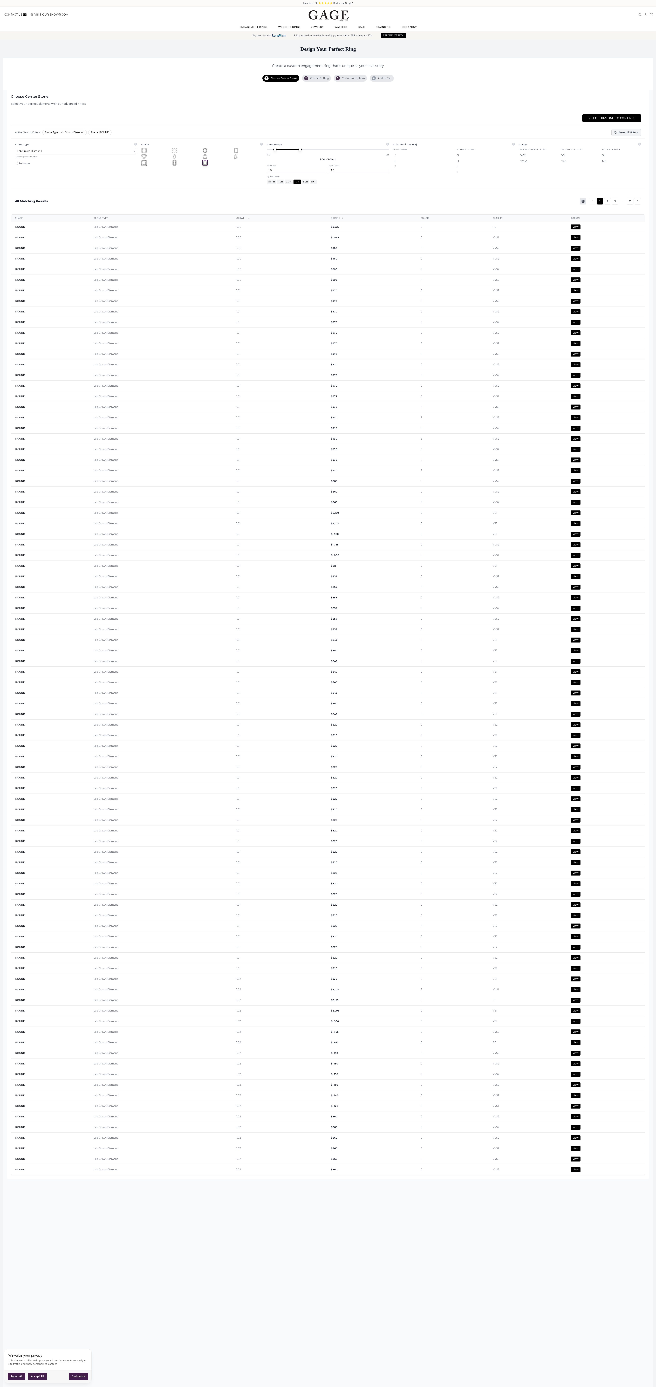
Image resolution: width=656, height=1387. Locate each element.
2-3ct (288, 181)
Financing (383, 27)
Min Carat (272, 165)
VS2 (563, 160)
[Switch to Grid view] (583, 201)
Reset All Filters (628, 132)
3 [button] (615, 201)
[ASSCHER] (144, 150)
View (575, 226)
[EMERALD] (235, 150)
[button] (637, 201)
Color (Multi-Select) (405, 144)
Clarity (523, 144)
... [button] (622, 201)
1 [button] (599, 201)
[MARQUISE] (174, 156)
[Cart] (651, 14)
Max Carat (334, 165)
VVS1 (523, 155)
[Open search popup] (640, 14)
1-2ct (280, 181)
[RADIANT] (174, 163)
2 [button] (607, 201)
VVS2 (523, 160)
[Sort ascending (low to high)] (246, 218)
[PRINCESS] (144, 163)
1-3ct (297, 181)
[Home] (329, 16)
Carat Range (274, 144)
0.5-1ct (271, 181)
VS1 (563, 155)
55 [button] (630, 201)
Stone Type (22, 144)
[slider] (275, 149)
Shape (145, 144)
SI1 (604, 155)
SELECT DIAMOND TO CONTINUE (612, 118)
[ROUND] (205, 163)
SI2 (604, 160)
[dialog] (48, 1366)
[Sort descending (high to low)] (249, 218)
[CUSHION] (174, 150)
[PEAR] (235, 156)
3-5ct (305, 181)
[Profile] (645, 14)
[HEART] (144, 156)
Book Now (409, 27)
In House (24, 163)
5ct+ (313, 181)
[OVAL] (205, 156)
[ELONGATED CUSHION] (205, 150)
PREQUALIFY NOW (393, 35)
